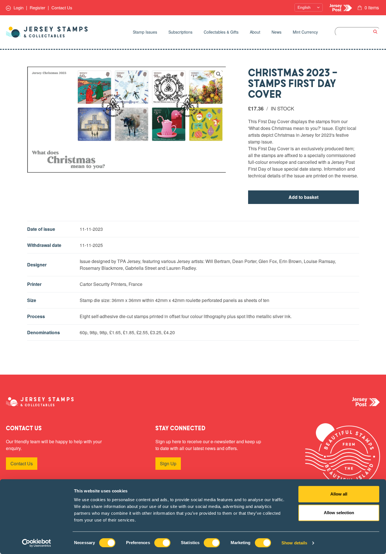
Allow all (338, 494)
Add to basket (303, 197)
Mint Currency (305, 32)
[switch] (162, 542)
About (255, 32)
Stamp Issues (145, 32)
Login (17, 7)
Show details (294, 542)
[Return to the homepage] (47, 32)
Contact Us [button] (21, 463)
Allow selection (339, 512)
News (276, 32)
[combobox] (357, 31)
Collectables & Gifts (221, 32)
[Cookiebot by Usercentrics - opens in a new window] (36, 543)
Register (37, 7)
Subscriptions (180, 32)
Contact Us (61, 7)
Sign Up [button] (168, 463)
